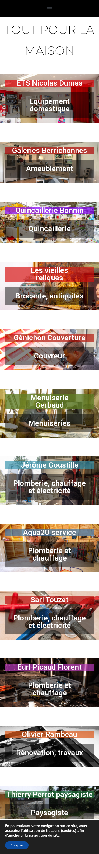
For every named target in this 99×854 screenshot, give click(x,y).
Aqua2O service (49, 532)
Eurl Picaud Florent (49, 667)
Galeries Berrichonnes (49, 150)
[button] (49, 7)
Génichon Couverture (49, 337)
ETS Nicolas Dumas (50, 83)
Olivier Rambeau (49, 734)
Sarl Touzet (49, 599)
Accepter (16, 845)
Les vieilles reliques (49, 274)
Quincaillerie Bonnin (49, 210)
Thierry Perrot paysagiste (49, 794)
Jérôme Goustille (49, 465)
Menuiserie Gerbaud (50, 401)
